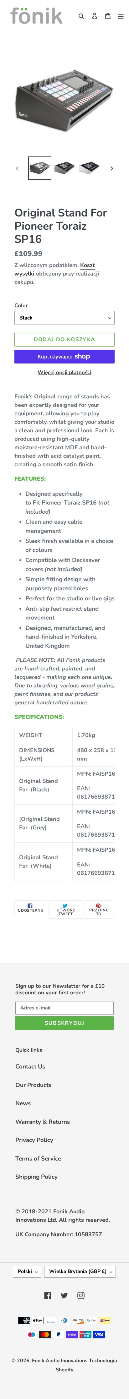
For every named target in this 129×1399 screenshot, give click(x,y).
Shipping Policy (36, 1177)
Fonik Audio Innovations (59, 1360)
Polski (25, 1271)
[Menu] (120, 15)
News (23, 1103)
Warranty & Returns (42, 1122)
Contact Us (30, 1067)
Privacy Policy (34, 1140)
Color (21, 305)
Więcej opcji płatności (64, 372)
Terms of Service (38, 1159)
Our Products (33, 1085)
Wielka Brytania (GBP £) (78, 1271)
